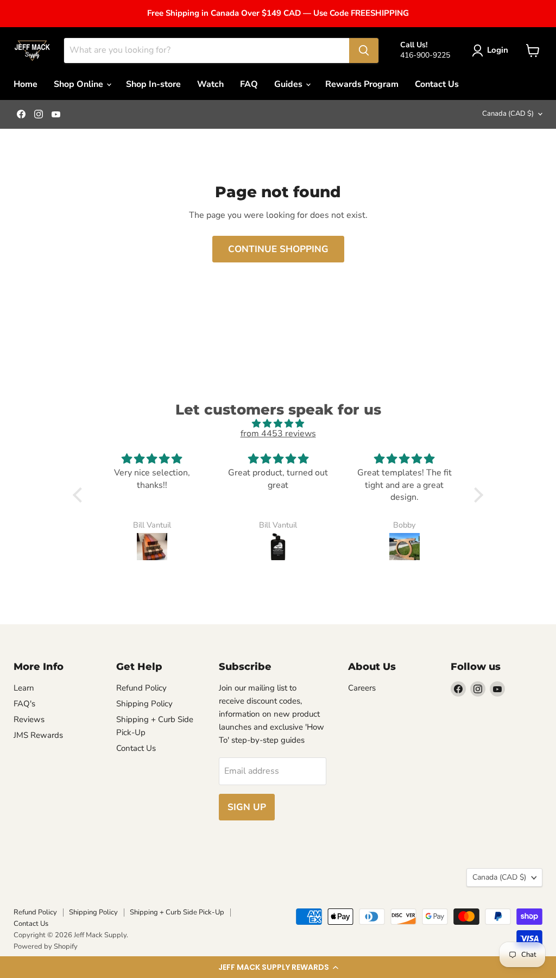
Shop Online (79, 84)
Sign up (247, 807)
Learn (24, 687)
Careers (362, 687)
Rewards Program (362, 84)
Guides (289, 84)
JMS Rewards (38, 735)
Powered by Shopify (46, 946)
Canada (508, 113)
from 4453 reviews (278, 434)
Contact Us (437, 84)
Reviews (29, 719)
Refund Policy (141, 687)
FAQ (249, 84)
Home (25, 84)
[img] (278, 423)
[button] (278, 967)
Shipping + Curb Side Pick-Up (177, 912)
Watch (210, 84)
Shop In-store (153, 84)
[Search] (363, 50)
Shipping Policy (144, 703)
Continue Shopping (278, 249)
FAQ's (24, 703)
